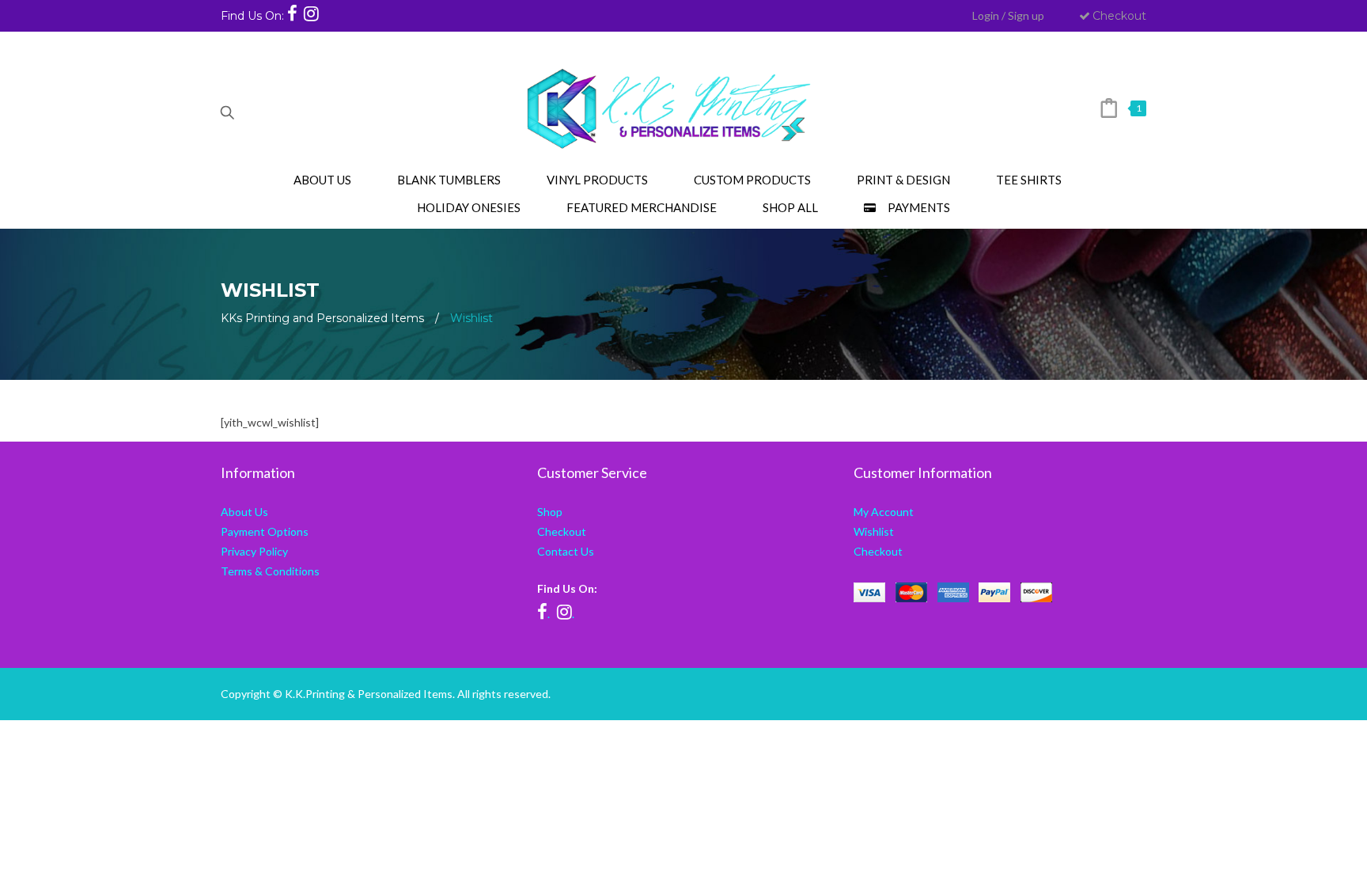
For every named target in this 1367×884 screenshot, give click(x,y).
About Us (244, 511)
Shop (549, 511)
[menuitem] (322, 180)
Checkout (1119, 16)
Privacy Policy (254, 551)
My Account (884, 511)
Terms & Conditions (270, 571)
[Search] (227, 108)
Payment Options (265, 531)
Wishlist (874, 531)
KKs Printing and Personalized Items (322, 318)
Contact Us (565, 551)
